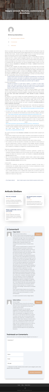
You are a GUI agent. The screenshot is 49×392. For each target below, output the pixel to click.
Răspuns (38, 234)
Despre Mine (27, 385)
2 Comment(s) (14, 42)
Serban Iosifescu (17, 300)
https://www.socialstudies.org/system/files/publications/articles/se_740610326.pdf (22, 123)
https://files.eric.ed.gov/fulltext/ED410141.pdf (15, 129)
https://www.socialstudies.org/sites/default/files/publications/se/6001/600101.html (24, 114)
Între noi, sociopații (11, 196)
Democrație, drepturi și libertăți (17, 38)
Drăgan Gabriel (16, 232)
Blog (22, 385)
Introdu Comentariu (35, 372)
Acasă (19, 385)
